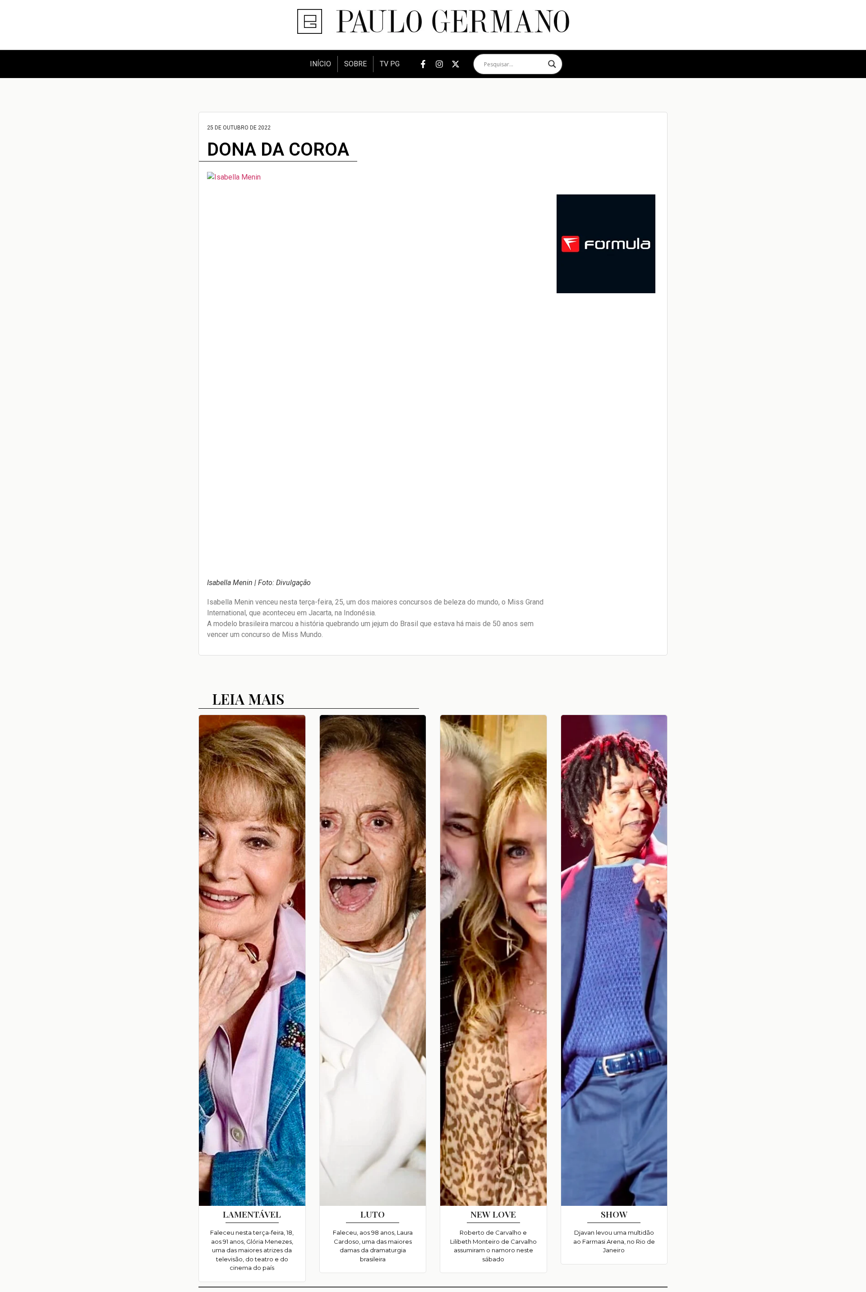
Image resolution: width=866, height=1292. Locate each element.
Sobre (355, 64)
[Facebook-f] (423, 64)
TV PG (390, 64)
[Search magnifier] (552, 64)
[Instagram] (439, 64)
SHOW (614, 1214)
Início (320, 64)
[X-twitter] (455, 64)
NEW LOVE (493, 1214)
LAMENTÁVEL (252, 1214)
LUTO (372, 1214)
